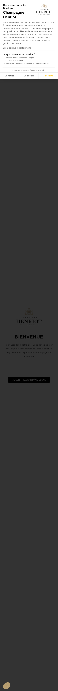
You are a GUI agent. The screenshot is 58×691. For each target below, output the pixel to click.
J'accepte (48, 75)
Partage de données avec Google (20, 58)
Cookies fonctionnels (14, 60)
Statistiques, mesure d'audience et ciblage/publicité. (27, 63)
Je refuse (9, 75)
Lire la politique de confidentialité (17, 48)
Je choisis (29, 75)
